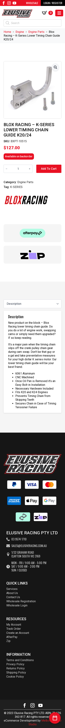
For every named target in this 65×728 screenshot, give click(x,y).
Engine (20, 32)
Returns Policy (15, 668)
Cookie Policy (15, 676)
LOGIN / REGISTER (53, 3)
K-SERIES (16, 187)
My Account (13, 624)
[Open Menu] (59, 13)
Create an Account (17, 633)
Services (12, 589)
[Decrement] (6, 168)
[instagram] (9, 3)
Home (7, 32)
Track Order (13, 628)
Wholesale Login (16, 605)
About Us (12, 593)
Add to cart (49, 168)
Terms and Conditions (20, 660)
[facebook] (3, 3)
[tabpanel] (32, 361)
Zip (8, 641)
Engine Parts (36, 32)
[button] (55, 67)
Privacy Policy (15, 664)
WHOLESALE (32, 3)
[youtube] (14, 3)
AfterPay (12, 637)
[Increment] (30, 168)
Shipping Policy (16, 672)
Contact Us (13, 597)
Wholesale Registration (21, 601)
